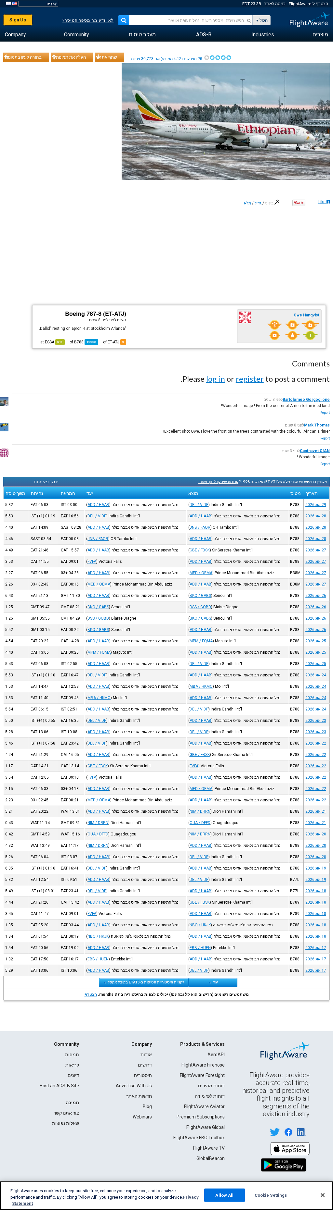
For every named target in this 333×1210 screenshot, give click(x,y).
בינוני (269, 203)
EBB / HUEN (200, 947)
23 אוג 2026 (315, 720)
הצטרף (91, 994)
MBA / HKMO (201, 686)
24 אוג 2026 (315, 675)
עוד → (213, 982)
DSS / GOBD (200, 607)
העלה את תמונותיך (69, 57)
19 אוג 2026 (315, 868)
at (51, 342)
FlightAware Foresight (202, 1075)
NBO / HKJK (200, 925)
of (83, 342)
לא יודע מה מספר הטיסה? (87, 20)
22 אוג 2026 (315, 743)
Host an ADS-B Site (59, 1085)
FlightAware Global (205, 1127)
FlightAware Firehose (203, 1065)
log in (215, 378)
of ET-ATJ (113, 342)
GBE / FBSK (200, 550)
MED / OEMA (201, 573)
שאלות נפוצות (65, 1123)
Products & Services (202, 1044)
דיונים (73, 1075)
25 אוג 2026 (315, 641)
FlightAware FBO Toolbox (199, 1137)
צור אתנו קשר (66, 1113)
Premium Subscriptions (201, 1116)
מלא (247, 203)
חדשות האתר (139, 1096)
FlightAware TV (209, 1148)
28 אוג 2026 (315, 516)
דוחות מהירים (211, 1085)
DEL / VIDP (199, 504)
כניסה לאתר (275, 3)
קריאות (72, 1065)
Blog (147, 1106)
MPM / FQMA (201, 641)
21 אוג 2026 (315, 811)
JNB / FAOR (200, 527)
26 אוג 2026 (315, 595)
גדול (258, 203)
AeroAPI (216, 1054)
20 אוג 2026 (315, 834)
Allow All (224, 1194)
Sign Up (17, 19)
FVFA (91, 561)
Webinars (142, 1116)
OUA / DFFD (200, 823)
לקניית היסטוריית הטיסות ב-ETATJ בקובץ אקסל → (143, 982)
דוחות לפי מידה (210, 1096)
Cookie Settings (271, 1194)
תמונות (72, 1054)
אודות (146, 1054)
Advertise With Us (134, 1085)
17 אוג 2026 (315, 947)
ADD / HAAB (98, 504)
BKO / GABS (200, 595)
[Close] (322, 1195)
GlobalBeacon (210, 1158)
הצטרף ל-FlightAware (308, 3)
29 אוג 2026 (315, 504)
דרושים (145, 1065)
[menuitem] (320, 35)
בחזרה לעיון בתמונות (23, 57)
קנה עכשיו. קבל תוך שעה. (218, 481)
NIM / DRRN (200, 811)
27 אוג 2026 (315, 550)
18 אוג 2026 (315, 891)
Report (325, 413)
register (250, 378)
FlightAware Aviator (204, 1106)
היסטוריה (143, 1075)
